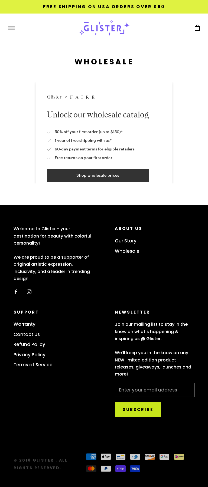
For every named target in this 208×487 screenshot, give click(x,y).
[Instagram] (29, 291)
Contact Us (27, 334)
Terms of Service (33, 364)
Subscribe (138, 409)
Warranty (24, 324)
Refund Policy (29, 344)
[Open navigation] (11, 27)
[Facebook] (16, 291)
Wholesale (127, 251)
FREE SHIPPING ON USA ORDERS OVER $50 (104, 7)
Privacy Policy (30, 354)
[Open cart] (197, 28)
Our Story (125, 241)
